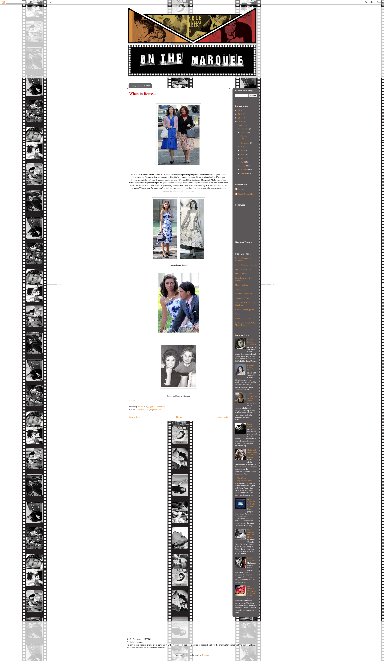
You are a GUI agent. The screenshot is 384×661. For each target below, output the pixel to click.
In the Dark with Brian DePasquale (244, 279)
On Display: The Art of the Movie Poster (251, 591)
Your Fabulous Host (246, 194)
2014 (240, 110)
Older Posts (222, 416)
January (244, 173)
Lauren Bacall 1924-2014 (251, 341)
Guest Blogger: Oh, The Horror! (251, 533)
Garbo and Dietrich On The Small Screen (252, 453)
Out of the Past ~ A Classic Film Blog (245, 303)
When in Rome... (142, 93)
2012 (240, 114)
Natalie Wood (252, 397)
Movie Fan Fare (241, 284)
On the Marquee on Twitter (246, 264)
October (244, 132)
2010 (240, 121)
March (243, 165)
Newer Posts (135, 416)
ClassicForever (241, 289)
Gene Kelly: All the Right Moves (251, 503)
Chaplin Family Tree (250, 367)
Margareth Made (142, 409)
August (244, 146)
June (243, 154)
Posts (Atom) (184, 424)
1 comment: (160, 406)
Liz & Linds (249, 425)
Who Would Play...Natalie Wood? (245, 479)
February (244, 169)
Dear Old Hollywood (243, 293)
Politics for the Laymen (244, 309)
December (245, 128)
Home (179, 416)
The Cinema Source (243, 269)
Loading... (131, 632)
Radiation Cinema (242, 318)
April (243, 161)
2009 (240, 125)
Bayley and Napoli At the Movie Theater (245, 323)
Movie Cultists (241, 273)
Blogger (205, 655)
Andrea (241, 189)
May (243, 158)
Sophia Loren (155, 409)
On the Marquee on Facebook (243, 259)
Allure (237, 313)
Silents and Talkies (242, 298)
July (242, 150)
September (245, 143)
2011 (240, 117)
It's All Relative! (251, 559)
